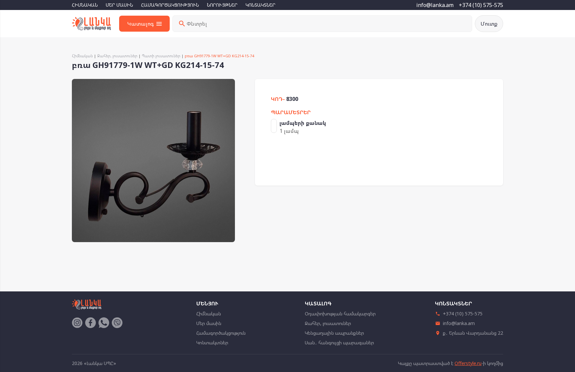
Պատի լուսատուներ (161, 55)
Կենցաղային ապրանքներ (334, 333)
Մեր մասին (119, 5)
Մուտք (488, 23)
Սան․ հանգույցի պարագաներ (339, 342)
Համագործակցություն (170, 5)
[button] (229, 85)
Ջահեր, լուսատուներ (117, 55)
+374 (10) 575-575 (481, 5)
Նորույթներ (222, 5)
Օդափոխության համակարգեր (340, 313)
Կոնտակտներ (261, 5)
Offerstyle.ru (468, 363)
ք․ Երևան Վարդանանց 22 (473, 333)
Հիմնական (85, 5)
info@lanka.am (435, 5)
